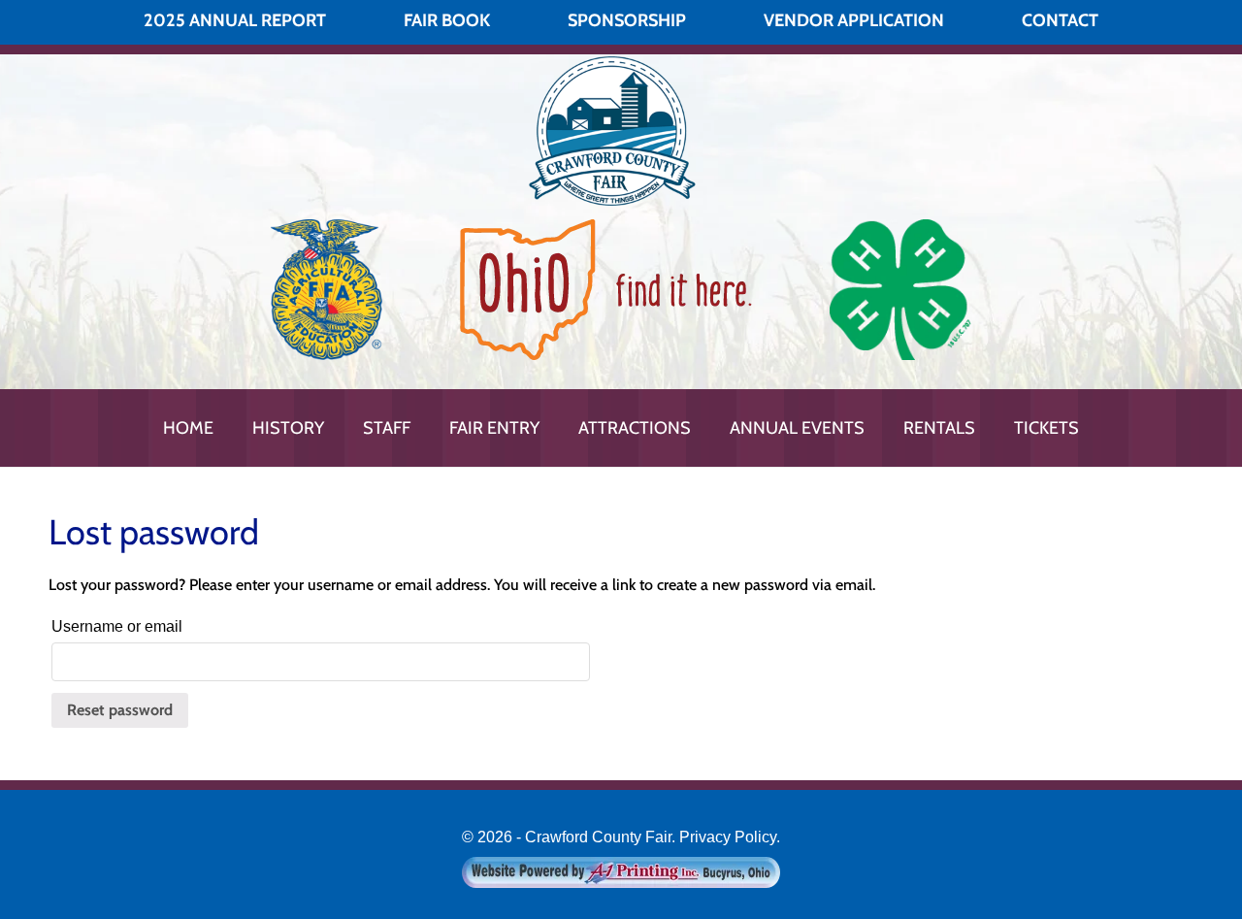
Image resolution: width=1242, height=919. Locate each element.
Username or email (116, 626)
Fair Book (447, 20)
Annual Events (797, 428)
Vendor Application (854, 20)
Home (188, 428)
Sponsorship (627, 20)
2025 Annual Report (235, 20)
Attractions (634, 428)
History (288, 428)
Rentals (939, 428)
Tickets (1046, 428)
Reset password (120, 710)
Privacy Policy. (729, 837)
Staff (386, 428)
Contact (1060, 20)
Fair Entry (494, 428)
